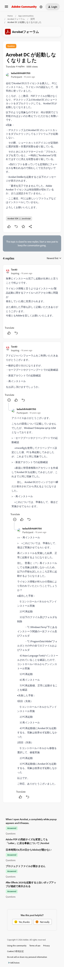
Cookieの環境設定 (15, 951)
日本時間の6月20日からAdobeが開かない (29, 849)
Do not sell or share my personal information (27, 957)
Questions (10, 833)
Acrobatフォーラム (16, 19)
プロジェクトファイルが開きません (26, 866)
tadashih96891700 (20, 73)
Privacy (46, 945)
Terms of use (34, 945)
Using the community (16, 945)
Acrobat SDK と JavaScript (19, 218)
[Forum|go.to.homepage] (24, 6)
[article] (32, 302)
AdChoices (15, 962)
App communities (26, 15)
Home (10, 15)
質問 (32, 19)
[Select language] (41, 7)
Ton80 (14, 269)
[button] (6, 7)
